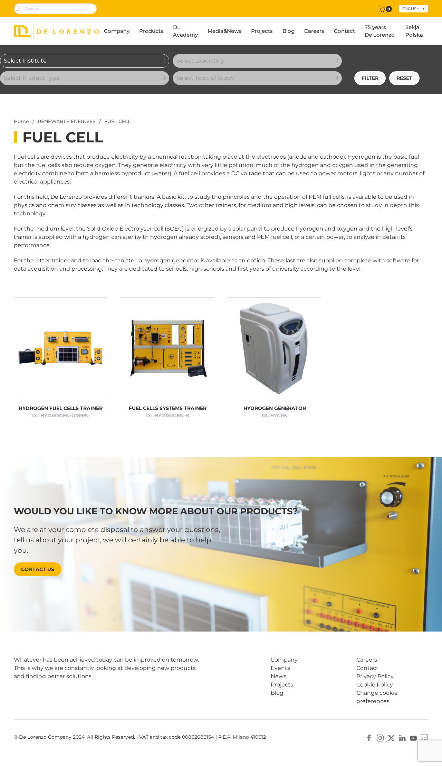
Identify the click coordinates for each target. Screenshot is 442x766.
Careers (314, 31)
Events (280, 668)
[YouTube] (413, 737)
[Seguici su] (424, 737)
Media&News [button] (224, 31)
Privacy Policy (375, 676)
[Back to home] (56, 31)
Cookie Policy (374, 684)
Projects (262, 31)
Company (116, 31)
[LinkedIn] (402, 737)
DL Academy (185, 31)
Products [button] (151, 31)
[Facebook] (369, 737)
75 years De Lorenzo (380, 31)
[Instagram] (380, 737)
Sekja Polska (414, 31)
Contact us (37, 569)
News (278, 676)
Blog (288, 31)
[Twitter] (391, 737)
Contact (344, 31)
